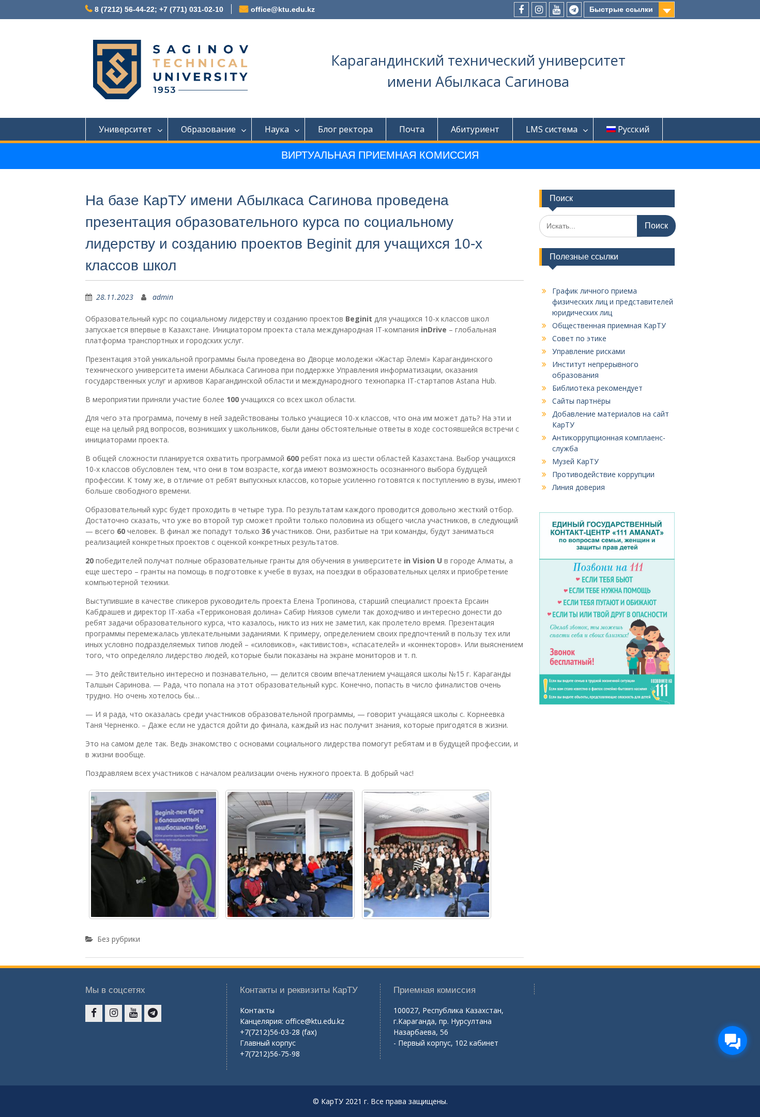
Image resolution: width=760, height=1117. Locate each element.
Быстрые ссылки (621, 9)
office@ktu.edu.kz (283, 9)
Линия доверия (578, 487)
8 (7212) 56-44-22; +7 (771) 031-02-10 (159, 9)
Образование (208, 129)
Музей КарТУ (575, 461)
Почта (411, 129)
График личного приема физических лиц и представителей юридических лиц (612, 301)
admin (163, 297)
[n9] (426, 854)
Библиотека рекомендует (597, 388)
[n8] (153, 854)
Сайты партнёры (581, 401)
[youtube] (556, 9)
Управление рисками (588, 351)
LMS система (551, 129)
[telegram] (574, 9)
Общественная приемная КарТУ (609, 325)
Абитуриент (475, 129)
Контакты (257, 1010)
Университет (125, 129)
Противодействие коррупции (603, 474)
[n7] (290, 854)
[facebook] (521, 9)
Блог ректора (345, 129)
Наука (277, 129)
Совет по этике (579, 338)
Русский (633, 129)
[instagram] (538, 9)
